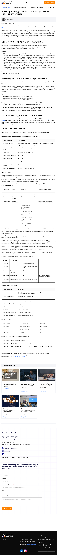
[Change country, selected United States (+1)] (3, 481)
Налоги (9, 7)
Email (3, 490)
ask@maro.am (27, 546)
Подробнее (6, 388)
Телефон (4, 478)
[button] (26, 2)
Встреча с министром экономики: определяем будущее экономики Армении (28, 411)
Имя (3, 473)
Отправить (7, 508)
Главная (3, 7)
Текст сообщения (6, 495)
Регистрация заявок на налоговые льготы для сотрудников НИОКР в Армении (27, 385)
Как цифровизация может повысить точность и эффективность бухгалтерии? (10, 411)
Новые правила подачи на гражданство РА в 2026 (10, 383)
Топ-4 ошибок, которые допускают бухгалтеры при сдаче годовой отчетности (46, 385)
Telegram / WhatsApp (8, 484)
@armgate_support (31, 544)
